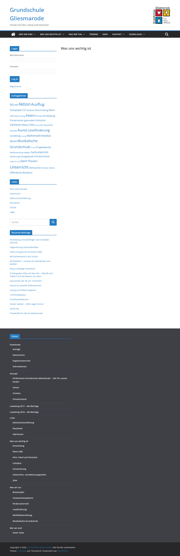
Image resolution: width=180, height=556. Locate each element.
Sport (23, 161)
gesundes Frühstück (35, 120)
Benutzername (17, 55)
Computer (16, 110)
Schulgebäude (27, 156)
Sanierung (15, 156)
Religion (27, 152)
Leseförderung (39, 130)
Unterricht (19, 167)
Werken (45, 168)
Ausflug (37, 104)
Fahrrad (13, 115)
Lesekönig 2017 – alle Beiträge (24, 406)
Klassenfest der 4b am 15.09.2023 (26, 281)
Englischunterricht (21, 360)
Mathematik (34, 135)
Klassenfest (48, 125)
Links (12, 418)
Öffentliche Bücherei (21, 172)
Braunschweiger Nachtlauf (22, 268)
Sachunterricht (39, 152)
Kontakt (14, 373)
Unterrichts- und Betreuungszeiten (29, 474)
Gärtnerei (15, 124)
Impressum (15, 193)
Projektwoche (43, 147)
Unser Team (18, 532)
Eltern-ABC (18, 451)
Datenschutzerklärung (20, 198)
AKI (16, 104)
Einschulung (41, 110)
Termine (93, 34)
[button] (34, 34)
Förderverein (17, 120)
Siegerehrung (15, 161)
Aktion (25, 104)
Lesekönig (15, 135)
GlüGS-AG (14, 308)
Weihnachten (35, 167)
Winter (52, 168)
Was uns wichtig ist (19, 441)
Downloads (135, 34)
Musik (13, 141)
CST (24, 110)
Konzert (13, 130)
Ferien (39, 115)
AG (12, 104)
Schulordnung (19, 469)
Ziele (15, 480)
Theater (33, 161)
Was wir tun (15, 487)
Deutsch (31, 110)
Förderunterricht (21, 503)
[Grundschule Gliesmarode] (13, 34)
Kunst (22, 130)
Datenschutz (19, 355)
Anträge (16, 349)
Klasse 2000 (28, 124)
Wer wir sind (16, 528)
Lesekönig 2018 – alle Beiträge (24, 412)
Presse (33, 148)
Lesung (23, 136)
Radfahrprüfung (16, 152)
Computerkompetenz (23, 498)
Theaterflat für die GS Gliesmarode (26, 313)
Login (12, 212)
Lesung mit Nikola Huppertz (23, 290)
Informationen (20, 366)
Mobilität (46, 135)
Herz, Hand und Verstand (25, 457)
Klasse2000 (39, 125)
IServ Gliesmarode (18, 189)
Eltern (52, 110)
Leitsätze (17, 463)
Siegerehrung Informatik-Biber (24, 247)
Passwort (14, 66)
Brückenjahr (18, 492)
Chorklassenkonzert (19, 299)
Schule (13, 207)
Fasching (21, 116)
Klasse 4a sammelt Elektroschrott (25, 285)
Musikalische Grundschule (25, 521)
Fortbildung (49, 115)
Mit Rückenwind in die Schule (24, 256)
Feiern (31, 115)
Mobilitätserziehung (22, 515)
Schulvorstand (42, 156)
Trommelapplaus (18, 294)
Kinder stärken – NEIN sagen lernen (27, 304)
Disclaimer (15, 202)
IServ (105, 34)
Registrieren (15, 86)
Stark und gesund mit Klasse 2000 (26, 252)
